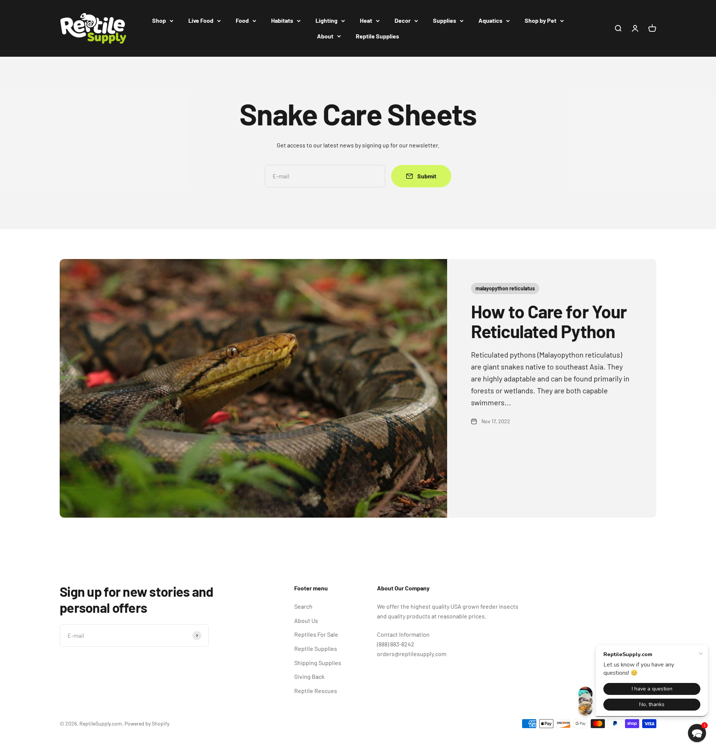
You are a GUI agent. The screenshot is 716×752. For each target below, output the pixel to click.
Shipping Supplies (317, 662)
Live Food (200, 20)
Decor (403, 20)
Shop (159, 20)
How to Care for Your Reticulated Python (548, 321)
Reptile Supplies (377, 36)
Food (242, 20)
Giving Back (309, 676)
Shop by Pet (540, 20)
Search (303, 606)
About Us (306, 620)
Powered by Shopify (147, 723)
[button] (697, 733)
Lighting (326, 20)
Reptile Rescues (315, 690)
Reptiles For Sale (316, 634)
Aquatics (490, 20)
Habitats (282, 20)
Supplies (444, 20)
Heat (366, 20)
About (325, 36)
